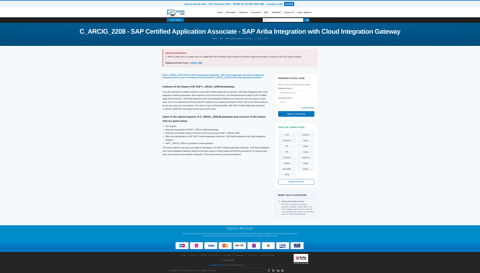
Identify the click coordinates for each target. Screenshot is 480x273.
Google (305, 163)
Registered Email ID (285, 88)
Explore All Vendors (296, 182)
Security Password (285, 98)
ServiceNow (287, 169)
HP (287, 146)
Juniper (305, 152)
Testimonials (239, 255)
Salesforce (306, 157)
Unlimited (276, 12)
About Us (193, 255)
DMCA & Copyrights (267, 255)
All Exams (243, 12)
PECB (287, 175)
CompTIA (305, 135)
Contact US (252, 255)
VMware (287, 163)
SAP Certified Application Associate (239, 39)
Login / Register (304, 12)
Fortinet (305, 141)
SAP (221, 39)
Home (220, 12)
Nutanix (305, 169)
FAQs (266, 12)
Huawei (305, 146)
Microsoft (287, 157)
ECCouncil (287, 141)
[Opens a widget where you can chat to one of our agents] (463, 258)
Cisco (287, 135)
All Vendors (231, 12)
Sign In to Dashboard (296, 114)
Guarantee (256, 12)
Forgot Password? (307, 108)
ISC (287, 152)
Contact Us (289, 12)
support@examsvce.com (235, 265)
